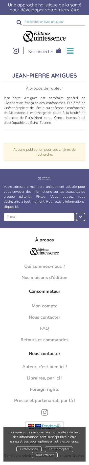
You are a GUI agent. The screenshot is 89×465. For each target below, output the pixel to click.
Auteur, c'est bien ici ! (44, 367)
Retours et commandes (44, 340)
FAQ (44, 328)
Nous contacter (44, 317)
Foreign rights (44, 389)
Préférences (29, 449)
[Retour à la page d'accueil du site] (44, 36)
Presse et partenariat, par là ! (44, 400)
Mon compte (45, 306)
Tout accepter (59, 449)
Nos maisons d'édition (44, 277)
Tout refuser (44, 455)
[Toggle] (70, 51)
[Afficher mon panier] (57, 51)
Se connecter (40, 52)
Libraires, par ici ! (44, 378)
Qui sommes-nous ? (44, 266)
